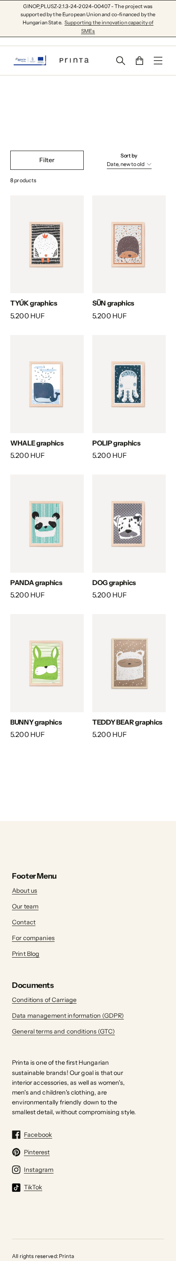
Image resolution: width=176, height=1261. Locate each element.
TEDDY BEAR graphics (127, 722)
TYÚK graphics (33, 303)
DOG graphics (114, 582)
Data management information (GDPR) (68, 1015)
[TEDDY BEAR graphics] (129, 663)
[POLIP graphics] (129, 384)
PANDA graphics (36, 582)
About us (24, 890)
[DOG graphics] (129, 523)
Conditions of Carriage (44, 1000)
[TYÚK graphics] (47, 244)
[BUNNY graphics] (47, 663)
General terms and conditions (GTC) (63, 1031)
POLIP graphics (116, 443)
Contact (23, 922)
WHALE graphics (37, 443)
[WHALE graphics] (47, 384)
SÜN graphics (113, 303)
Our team (25, 906)
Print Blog (25, 954)
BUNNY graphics (36, 722)
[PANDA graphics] (47, 523)
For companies (33, 938)
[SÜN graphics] (129, 244)
